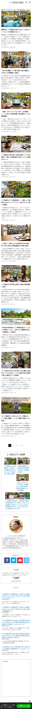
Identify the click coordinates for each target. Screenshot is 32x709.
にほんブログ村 (16, 581)
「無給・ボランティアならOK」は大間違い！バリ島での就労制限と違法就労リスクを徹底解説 (22, 486)
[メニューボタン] (29, 2)
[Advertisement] (16, 679)
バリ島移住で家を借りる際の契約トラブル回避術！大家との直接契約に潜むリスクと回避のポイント (11, 504)
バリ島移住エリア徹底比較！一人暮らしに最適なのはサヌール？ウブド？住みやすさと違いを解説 (10, 470)
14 (22, 445)
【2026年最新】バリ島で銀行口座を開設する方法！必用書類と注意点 (23, 469)
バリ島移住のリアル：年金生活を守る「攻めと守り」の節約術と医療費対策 (16, 647)
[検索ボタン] (26, 2)
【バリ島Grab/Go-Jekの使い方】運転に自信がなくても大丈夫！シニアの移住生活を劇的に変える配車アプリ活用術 (16, 622)
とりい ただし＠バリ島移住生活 (16, 536)
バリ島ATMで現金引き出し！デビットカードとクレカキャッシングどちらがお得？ (23, 504)
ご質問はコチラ (22, 706)
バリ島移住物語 (16, 2)
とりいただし (7, 598)
